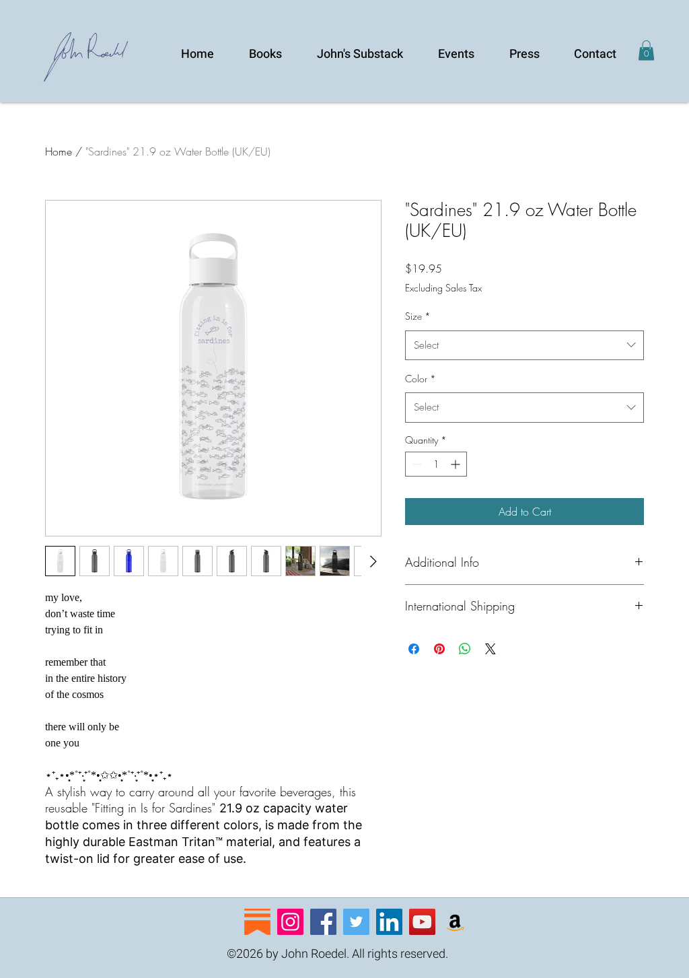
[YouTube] (422, 922)
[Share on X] (490, 649)
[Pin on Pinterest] (439, 649)
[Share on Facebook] (414, 649)
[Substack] (257, 922)
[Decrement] (415, 464)
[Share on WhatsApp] (465, 649)
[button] (646, 50)
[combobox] (524, 345)
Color (420, 378)
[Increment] (456, 464)
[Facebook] (323, 922)
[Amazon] (455, 922)
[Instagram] (290, 922)
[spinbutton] (436, 464)
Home (58, 151)
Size (418, 316)
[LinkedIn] (389, 922)
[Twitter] (356, 922)
